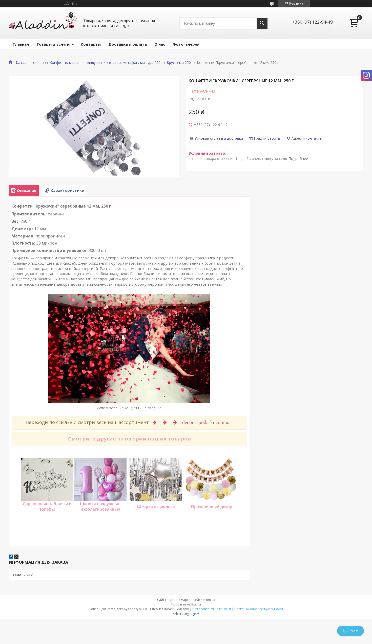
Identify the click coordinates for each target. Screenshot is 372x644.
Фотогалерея (186, 44)
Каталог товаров (31, 62)
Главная (21, 44)
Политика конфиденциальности (258, 609)
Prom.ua (209, 600)
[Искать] (262, 23)
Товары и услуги (53, 44)
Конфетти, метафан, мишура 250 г (133, 62)
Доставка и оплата (127, 44)
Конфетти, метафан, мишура (75, 62)
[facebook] (11, 557)
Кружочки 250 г (180, 62)
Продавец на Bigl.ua (186, 604)
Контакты (91, 44)
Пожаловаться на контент (211, 609)
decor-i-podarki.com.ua (207, 422)
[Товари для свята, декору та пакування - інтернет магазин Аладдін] (43, 23)
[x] (16, 557)
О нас (159, 44)
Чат (354, 630)
